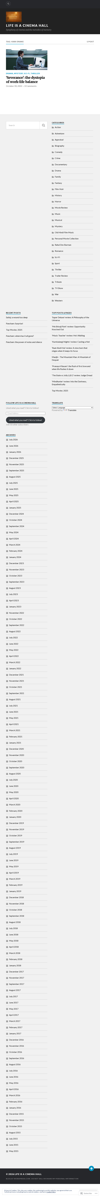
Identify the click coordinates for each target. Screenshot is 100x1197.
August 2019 (15, 848)
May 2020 (13, 792)
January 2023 (15, 606)
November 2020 (16, 755)
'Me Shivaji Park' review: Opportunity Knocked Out (68, 328)
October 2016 (15, 1052)
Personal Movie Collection (67, 238)
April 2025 (14, 501)
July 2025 (13, 483)
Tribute (58, 282)
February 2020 (15, 811)
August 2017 (15, 990)
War (57, 294)
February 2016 (15, 1101)
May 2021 (13, 718)
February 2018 (15, 959)
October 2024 (15, 520)
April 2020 (14, 798)
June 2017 (13, 1002)
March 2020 (14, 804)
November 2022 (16, 613)
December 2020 (16, 749)
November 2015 (16, 1120)
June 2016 (13, 1076)
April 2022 (14, 656)
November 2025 (16, 464)
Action (58, 127)
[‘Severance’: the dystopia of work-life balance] (26, 59)
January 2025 (15, 507)
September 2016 (16, 1058)
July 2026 (13, 439)
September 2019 (16, 841)
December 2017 (16, 971)
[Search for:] (26, 125)
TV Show (59, 288)
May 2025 (13, 495)
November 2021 (16, 681)
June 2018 (13, 934)
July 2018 (13, 928)
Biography (59, 145)
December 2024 (16, 513)
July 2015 (13, 1138)
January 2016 (15, 1107)
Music (57, 214)
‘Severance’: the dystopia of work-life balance (25, 80)
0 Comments (30, 86)
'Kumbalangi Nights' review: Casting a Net (71, 341)
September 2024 (16, 526)
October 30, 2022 (14, 86)
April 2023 (14, 600)
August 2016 (15, 1064)
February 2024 (15, 551)
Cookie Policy (51, 1192)
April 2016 (14, 1089)
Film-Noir (59, 189)
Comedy (58, 152)
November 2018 (16, 903)
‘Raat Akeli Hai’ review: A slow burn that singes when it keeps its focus (69, 349)
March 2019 (14, 879)
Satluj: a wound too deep (17, 317)
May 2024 (13, 532)
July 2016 (13, 1070)
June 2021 (13, 711)
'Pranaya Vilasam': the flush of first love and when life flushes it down (71, 367)
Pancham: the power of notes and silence (24, 342)
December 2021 (16, 674)
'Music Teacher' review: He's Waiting (68, 335)
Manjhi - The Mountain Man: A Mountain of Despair (71, 358)
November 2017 (16, 977)
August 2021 (15, 699)
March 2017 (14, 1021)
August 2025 (15, 476)
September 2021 (16, 693)
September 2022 (16, 625)
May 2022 (13, 650)
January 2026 (15, 452)
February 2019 (15, 885)
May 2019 (13, 866)
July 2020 (13, 779)
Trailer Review (61, 275)
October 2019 (15, 835)
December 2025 (16, 458)
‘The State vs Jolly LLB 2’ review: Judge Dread (72, 375)
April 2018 (14, 947)
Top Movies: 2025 (14, 329)
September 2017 (16, 984)
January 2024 (15, 557)
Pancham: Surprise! (14, 323)
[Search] (8, 3)
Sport (57, 263)
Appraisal (59, 139)
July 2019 (13, 854)
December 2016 (16, 1039)
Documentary (61, 164)
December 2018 (16, 897)
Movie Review (61, 207)
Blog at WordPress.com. (18, 1179)
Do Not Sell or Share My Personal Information (54, 1179)
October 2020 (15, 761)
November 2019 (16, 829)
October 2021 (15, 687)
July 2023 (13, 594)
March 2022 (14, 662)
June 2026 (13, 446)
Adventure (59, 133)
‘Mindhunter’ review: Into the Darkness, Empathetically (69, 383)
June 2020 (13, 786)
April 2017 (14, 1015)
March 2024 (14, 544)
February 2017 (15, 1027)
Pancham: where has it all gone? (20, 336)
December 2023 (16, 563)
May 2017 (13, 1009)
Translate (72, 410)
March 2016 (14, 1095)
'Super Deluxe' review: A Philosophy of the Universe (70, 318)
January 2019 (15, 891)
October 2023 (15, 575)
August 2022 (15, 631)
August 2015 (15, 1132)
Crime (57, 158)
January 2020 (15, 817)
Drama (9, 73)
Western (59, 300)
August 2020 (15, 773)
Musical (58, 220)
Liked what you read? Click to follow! (25, 420)
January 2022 (15, 668)
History (58, 195)
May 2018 (13, 940)
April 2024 (14, 538)
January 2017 (15, 1033)
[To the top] (91, 1168)
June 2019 (13, 860)
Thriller (35, 73)
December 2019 (16, 823)
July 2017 (13, 996)
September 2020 (16, 767)
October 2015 (15, 1126)
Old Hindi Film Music (64, 232)
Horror (58, 201)
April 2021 (14, 724)
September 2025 (16, 470)
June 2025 (13, 489)
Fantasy (58, 183)
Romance (59, 251)
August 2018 (15, 922)
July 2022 (13, 637)
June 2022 (13, 643)
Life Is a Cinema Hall (27, 25)
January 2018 (15, 965)
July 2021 (13, 705)
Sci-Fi (27, 73)
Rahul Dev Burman (63, 245)
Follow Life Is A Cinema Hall (21, 403)
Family (58, 176)
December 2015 (16, 1114)
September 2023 (16, 581)
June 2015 (13, 1144)
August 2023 (15, 588)
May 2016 (13, 1083)
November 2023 (16, 569)
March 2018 (14, 953)
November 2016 (16, 1046)
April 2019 (14, 872)
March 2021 (14, 730)
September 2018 (16, 916)
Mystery (18, 73)
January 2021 (15, 742)
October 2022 (15, 619)
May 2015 (13, 1151)
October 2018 (15, 909)
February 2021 (15, 736)
